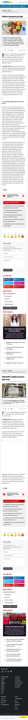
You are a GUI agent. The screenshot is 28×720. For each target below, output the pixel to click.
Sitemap (16, 702)
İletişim (16, 708)
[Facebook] (5, 671)
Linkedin (18, 279)
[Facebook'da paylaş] (3, 50)
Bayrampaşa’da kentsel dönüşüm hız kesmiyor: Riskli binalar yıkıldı (12, 211)
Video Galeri (17, 678)
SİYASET (2, 687)
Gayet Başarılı (8, 296)
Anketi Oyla (6, 308)
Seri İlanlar (17, 687)
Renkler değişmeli (9, 304)
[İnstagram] (2, 671)
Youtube (8, 286)
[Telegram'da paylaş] (11, 50)
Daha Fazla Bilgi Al (12, 718)
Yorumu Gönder (8, 270)
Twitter (7, 283)
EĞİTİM (2, 689)
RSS (17, 286)
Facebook (7, 279)
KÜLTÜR (2, 685)
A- (24, 50)
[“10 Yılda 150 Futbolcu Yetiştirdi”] (14, 618)
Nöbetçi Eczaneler (19, 682)
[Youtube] (11, 671)
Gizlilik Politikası (18, 698)
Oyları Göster (13, 308)
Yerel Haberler (18, 680)
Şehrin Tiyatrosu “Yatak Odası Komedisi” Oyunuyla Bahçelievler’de (13, 220)
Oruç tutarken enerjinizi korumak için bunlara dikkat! (15, 330)
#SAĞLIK (4, 189)
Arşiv (16, 706)
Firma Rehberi (18, 685)
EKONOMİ (3, 682)
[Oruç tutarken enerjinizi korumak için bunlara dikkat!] (14, 320)
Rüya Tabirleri (4, 700)
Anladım (23, 717)
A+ (22, 50)
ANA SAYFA (4, 10)
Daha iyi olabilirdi (9, 301)
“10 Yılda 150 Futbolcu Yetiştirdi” (14, 626)
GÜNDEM (10, 370)
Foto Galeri (17, 676)
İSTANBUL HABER (4, 676)
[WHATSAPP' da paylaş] (9, 50)
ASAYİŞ (2, 691)
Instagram (18, 283)
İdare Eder (7, 299)
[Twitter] (8, 671)
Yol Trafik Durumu (5, 704)
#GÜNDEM (5, 488)
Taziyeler (3, 702)
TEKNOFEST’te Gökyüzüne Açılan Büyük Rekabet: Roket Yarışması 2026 (13, 207)
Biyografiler (3, 696)
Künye (16, 696)
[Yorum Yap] (19, 50)
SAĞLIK (9, 10)
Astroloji (3, 698)
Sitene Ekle (17, 704)
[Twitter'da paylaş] (6, 50)
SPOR (2, 693)
